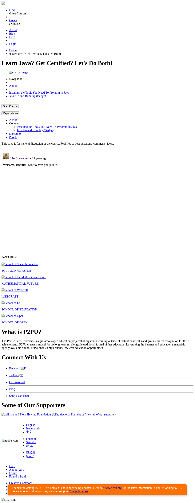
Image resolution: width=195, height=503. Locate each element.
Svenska (31, 442)
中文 (29, 432)
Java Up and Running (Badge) (27, 96)
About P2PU (17, 469)
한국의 (30, 452)
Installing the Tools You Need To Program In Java (39, 92)
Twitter (13, 375)
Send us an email (19, 395)
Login (12, 43)
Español (31, 438)
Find (12, 10)
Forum (13, 473)
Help (12, 37)
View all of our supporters (101, 414)
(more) (30, 456)
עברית (30, 445)
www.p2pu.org (112, 487)
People (13, 137)
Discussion (15, 133)
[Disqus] (97, 199)
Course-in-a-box (78, 491)
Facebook (15, 368)
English (30, 425)
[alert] (97, 489)
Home (13, 50)
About (13, 30)
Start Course (10, 106)
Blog (12, 33)
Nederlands (33, 428)
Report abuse (10, 113)
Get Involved (17, 382)
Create (13, 20)
